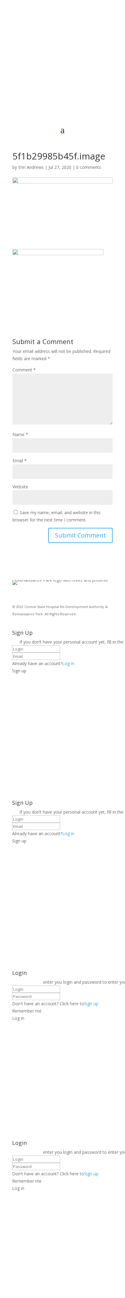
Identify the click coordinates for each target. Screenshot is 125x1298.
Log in (68, 663)
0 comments (88, 167)
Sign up (91, 1003)
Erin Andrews (31, 167)
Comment (24, 370)
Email (19, 460)
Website (20, 487)
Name (20, 434)
